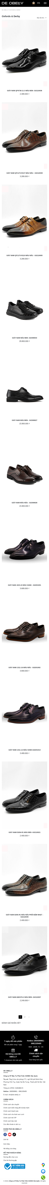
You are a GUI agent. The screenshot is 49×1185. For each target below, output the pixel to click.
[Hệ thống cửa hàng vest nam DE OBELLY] (13, 1050)
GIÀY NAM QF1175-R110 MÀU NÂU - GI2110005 (24, 255)
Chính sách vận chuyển (11, 1104)
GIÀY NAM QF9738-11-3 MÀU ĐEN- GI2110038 (24, 91)
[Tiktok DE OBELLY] (14, 1134)
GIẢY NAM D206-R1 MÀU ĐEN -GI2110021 (24, 832)
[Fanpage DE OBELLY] (5, 1134)
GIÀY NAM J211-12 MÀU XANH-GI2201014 (25, 750)
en (38, 3)
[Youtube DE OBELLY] (9, 1134)
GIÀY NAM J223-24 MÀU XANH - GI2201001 (24, 585)
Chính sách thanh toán (10, 1111)
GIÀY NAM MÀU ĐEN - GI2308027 (24, 420)
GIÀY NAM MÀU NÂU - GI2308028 (24, 503)
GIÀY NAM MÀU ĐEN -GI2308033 (24, 338)
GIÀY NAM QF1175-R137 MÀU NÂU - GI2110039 (24, 173)
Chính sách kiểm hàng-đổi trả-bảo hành (16, 1108)
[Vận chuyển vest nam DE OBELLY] (36, 1050)
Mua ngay (24, 84)
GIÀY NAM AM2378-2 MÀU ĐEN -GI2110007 (24, 997)
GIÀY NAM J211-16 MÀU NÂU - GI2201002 (24, 667)
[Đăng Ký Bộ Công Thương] (14, 1166)
